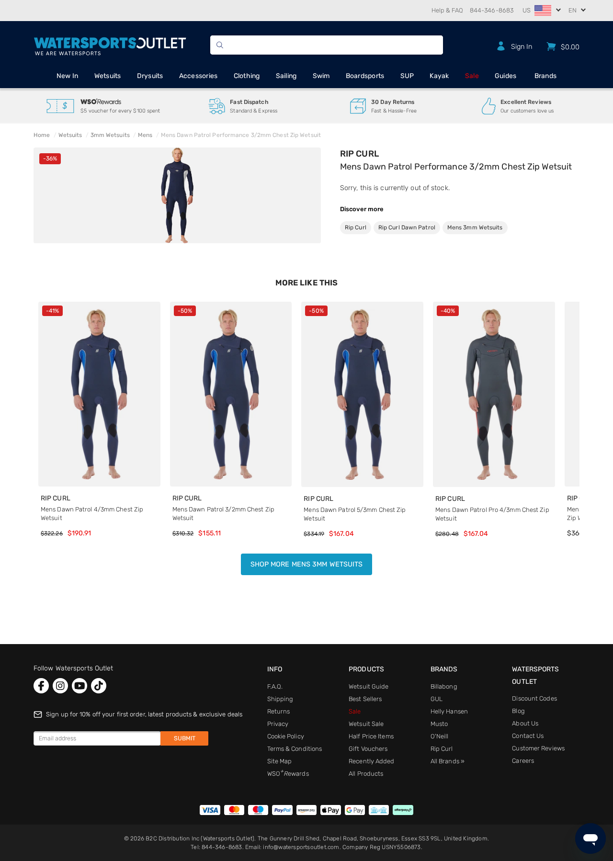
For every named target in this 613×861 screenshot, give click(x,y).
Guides (506, 76)
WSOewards (288, 773)
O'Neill (440, 736)
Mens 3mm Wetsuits (475, 227)
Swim (321, 76)
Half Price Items (371, 736)
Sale (472, 76)
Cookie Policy (285, 736)
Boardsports (365, 76)
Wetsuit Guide (368, 686)
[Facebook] (41, 685)
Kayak (439, 76)
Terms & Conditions (294, 748)
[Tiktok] (98, 685)
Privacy (278, 723)
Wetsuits (107, 76)
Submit (184, 738)
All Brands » (448, 761)
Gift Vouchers (368, 748)
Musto (439, 723)
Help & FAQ (447, 10)
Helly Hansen (449, 711)
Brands (545, 76)
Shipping (280, 698)
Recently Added (371, 761)
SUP (407, 76)
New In (68, 76)
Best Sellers (365, 698)
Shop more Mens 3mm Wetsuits (306, 564)
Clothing (247, 76)
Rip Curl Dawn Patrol (406, 227)
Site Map (279, 761)
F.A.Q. (275, 686)
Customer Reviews (538, 748)
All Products (366, 773)
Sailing (286, 76)
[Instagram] (60, 685)
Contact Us (528, 735)
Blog (518, 710)
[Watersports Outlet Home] (110, 45)
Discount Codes (534, 698)
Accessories (198, 76)
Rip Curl (359, 153)
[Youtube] (79, 685)
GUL (437, 698)
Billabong (444, 686)
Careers (523, 760)
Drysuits (150, 76)
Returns (278, 711)
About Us (525, 723)
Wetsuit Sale (366, 723)
